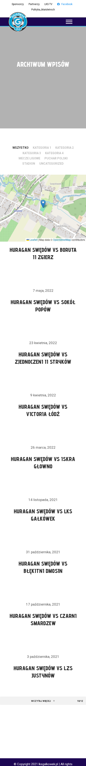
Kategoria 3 (32, 153)
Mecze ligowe (29, 158)
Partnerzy (34, 4)
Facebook (66, 4)
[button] (43, 204)
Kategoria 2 (64, 147)
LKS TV (48, 4)
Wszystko (21, 147)
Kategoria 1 (42, 147)
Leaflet (33, 239)
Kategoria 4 (54, 153)
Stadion (28, 163)
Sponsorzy (18, 4)
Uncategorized (51, 163)
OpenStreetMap (62, 239)
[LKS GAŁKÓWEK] (18, 22)
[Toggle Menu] (69, 22)
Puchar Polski (56, 158)
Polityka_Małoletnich (43, 9)
